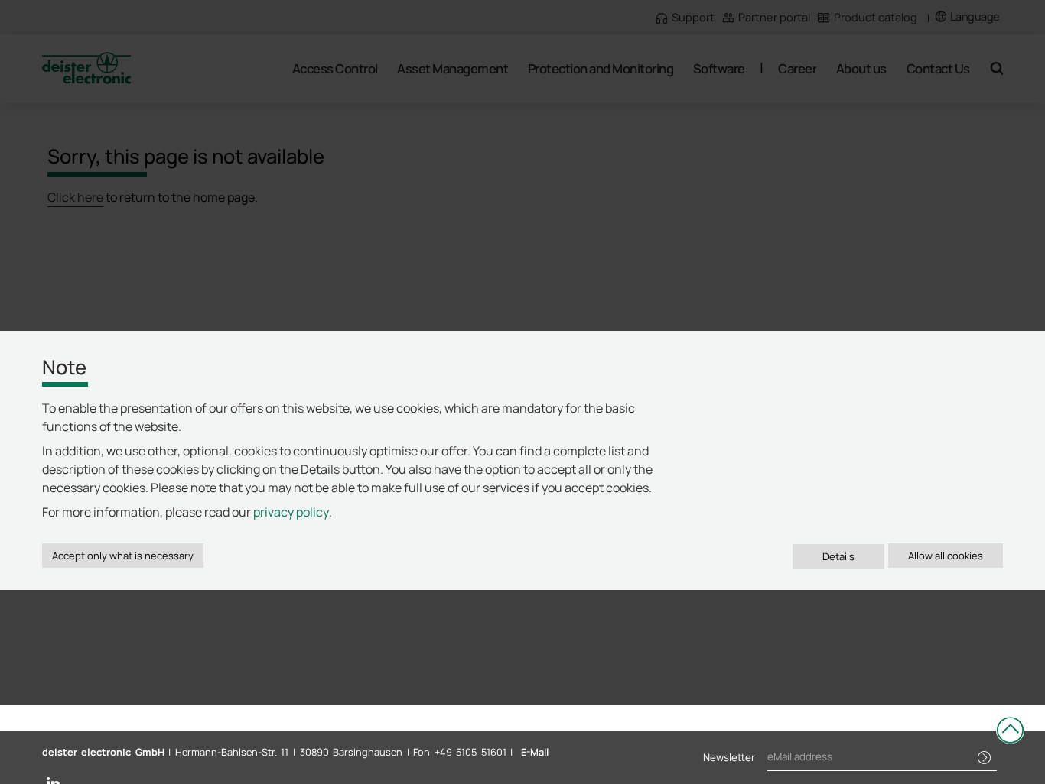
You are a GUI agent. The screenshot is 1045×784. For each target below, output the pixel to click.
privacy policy (291, 512)
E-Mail (535, 752)
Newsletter (729, 757)
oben (1010, 730)
